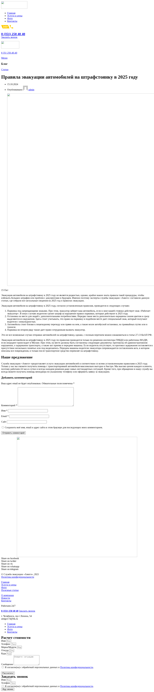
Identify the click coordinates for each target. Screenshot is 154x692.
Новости (5, 598)
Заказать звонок (9, 37)
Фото (4, 587)
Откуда (5, 650)
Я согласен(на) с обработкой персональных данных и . (49, 667)
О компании (7, 595)
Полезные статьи (10, 590)
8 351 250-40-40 (9, 53)
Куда (4, 653)
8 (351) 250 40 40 (13, 34)
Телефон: (6, 644)
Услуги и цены (8, 585)
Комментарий (9, 405)
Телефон (6, 683)
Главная (5, 582)
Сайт (3, 421)
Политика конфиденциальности (17, 577)
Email (5, 416)
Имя (4, 410)
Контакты (6, 600)
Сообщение (7, 664)
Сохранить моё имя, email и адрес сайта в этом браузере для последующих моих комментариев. (54, 427)
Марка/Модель (9, 647)
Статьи (4, 69)
